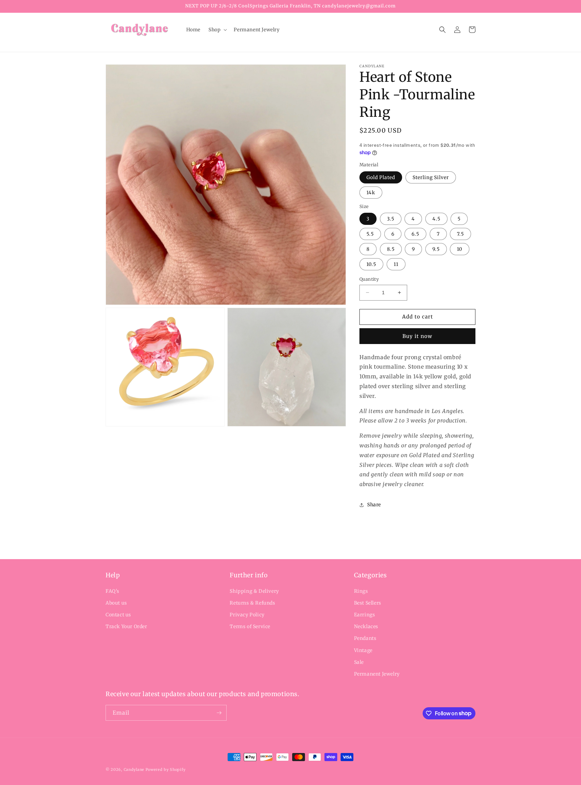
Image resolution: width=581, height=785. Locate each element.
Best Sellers (367, 603)
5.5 (370, 234)
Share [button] (374, 505)
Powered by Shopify (166, 769)
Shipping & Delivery (254, 591)
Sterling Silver (431, 177)
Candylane (134, 769)
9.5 (436, 249)
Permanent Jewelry (377, 674)
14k (370, 193)
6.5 (415, 234)
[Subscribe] (218, 713)
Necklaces (366, 626)
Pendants (365, 638)
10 (459, 249)
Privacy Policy (247, 615)
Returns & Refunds (252, 603)
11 (396, 264)
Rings (361, 591)
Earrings (364, 615)
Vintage (363, 650)
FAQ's (112, 591)
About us (116, 603)
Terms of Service (250, 626)
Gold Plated (380, 177)
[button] (217, 30)
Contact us (118, 615)
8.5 (391, 249)
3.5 (390, 219)
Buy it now (417, 336)
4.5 (436, 219)
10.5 (371, 264)
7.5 (460, 234)
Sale (359, 662)
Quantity (369, 279)
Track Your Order (126, 626)
